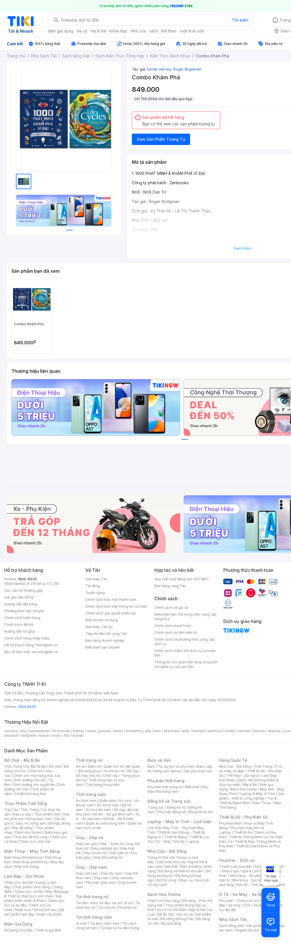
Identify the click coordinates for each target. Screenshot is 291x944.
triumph (198, 731)
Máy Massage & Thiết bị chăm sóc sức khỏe (36, 893)
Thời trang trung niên (103, 784)
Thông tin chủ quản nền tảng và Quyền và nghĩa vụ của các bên (186, 664)
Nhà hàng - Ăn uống (246, 875)
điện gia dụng (60, 30)
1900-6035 (27, 579)
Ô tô (247, 905)
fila (66, 735)
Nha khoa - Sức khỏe (249, 880)
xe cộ (82, 30)
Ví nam (81, 923)
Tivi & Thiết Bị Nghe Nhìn (248, 800)
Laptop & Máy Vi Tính (257, 794)
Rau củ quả (22, 814)
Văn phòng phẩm (260, 926)
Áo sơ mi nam (108, 805)
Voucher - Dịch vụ (236, 860)
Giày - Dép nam (91, 867)
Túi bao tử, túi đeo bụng (119, 928)
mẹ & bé (98, 30)
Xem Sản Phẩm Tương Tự (161, 139)
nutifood (215, 731)
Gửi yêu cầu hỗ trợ (19, 597)
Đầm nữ (94, 766)
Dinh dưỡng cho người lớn (34, 784)
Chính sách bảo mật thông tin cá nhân (116, 606)
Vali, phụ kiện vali (198, 771)
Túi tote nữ (106, 907)
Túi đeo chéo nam (105, 923)
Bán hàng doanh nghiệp (104, 640)
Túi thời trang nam (94, 917)
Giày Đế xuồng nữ (107, 857)
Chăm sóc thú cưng (163, 901)
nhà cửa (138, 30)
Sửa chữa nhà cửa (171, 862)
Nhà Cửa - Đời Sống (166, 851)
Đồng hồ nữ (176, 807)
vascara (10, 731)
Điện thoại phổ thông (30, 862)
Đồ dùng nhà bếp (18, 930)
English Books (247, 930)
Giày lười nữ (118, 853)
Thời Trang (263, 766)
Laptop (193, 841)
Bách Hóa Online (164, 894)
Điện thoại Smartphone (23, 857)
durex (118, 731)
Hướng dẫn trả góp (19, 631)
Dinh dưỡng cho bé (29, 780)
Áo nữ (80, 766)
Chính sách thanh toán (172, 626)
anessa (274, 731)
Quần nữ (110, 766)
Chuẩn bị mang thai (30, 794)
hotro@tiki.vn (46, 645)
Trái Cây (11, 810)
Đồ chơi (55, 766)
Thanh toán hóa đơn (235, 866)
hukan (44, 735)
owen (91, 731)
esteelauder (40, 731)
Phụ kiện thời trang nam (177, 789)
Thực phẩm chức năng (31, 887)
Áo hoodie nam (98, 810)
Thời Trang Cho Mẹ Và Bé (25, 766)
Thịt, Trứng (30, 810)
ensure (105, 731)
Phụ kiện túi (127, 907)
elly (148, 731)
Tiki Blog (92, 586)
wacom (259, 731)
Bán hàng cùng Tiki (170, 586)
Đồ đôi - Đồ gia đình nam (113, 814)
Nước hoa (23, 910)
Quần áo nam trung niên (105, 823)
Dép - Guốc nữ (112, 844)
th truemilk (61, 731)
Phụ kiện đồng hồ (171, 812)
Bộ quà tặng (171, 923)
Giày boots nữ (94, 853)
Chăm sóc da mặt (18, 882)
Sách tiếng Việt (231, 926)
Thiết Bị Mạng (175, 837)
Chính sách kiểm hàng (22, 618)
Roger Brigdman (187, 69)
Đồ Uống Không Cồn (177, 919)
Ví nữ (128, 903)
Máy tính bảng (26, 866)
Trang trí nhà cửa (161, 857)
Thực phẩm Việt (47, 814)
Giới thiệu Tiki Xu (99, 627)
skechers (171, 731)
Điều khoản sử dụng (101, 620)
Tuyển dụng (95, 593)
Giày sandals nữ (104, 848)
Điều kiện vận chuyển (102, 647)
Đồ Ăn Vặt (165, 914)
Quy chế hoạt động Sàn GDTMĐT (181, 579)
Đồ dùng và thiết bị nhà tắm (181, 871)
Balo (151, 766)
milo (157, 731)
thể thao (168, 30)
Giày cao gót (86, 844)
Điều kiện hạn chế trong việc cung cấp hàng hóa (185, 616)
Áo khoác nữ (114, 771)
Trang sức (155, 807)
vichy (56, 735)
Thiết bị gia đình (48, 930)
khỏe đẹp (118, 30)
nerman (244, 731)
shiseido (11, 735)
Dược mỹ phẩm (49, 914)
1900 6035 (27, 707)
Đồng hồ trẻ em (200, 812)
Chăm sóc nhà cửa (35, 841)
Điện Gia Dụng (18, 924)
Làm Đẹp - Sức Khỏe (24, 876)
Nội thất (171, 866)
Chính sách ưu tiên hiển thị (175, 632)
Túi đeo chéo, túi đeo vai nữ (98, 903)
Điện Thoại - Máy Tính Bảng (32, 851)
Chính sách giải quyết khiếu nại (110, 613)
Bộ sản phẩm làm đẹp (34, 912)
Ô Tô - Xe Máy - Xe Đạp (242, 894)
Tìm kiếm (240, 20)
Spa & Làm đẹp (254, 871)
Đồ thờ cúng (166, 880)
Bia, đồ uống (22, 828)
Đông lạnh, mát (38, 819)
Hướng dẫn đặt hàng (20, 604)
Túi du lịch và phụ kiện (176, 766)
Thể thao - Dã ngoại (242, 775)
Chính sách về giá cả (171, 607)
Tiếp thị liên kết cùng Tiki (106, 634)
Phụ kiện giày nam (101, 882)
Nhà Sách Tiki (233, 919)
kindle (230, 731)
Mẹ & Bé (250, 784)
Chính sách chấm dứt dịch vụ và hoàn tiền (184, 653)
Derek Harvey (160, 69)
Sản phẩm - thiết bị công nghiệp (251, 796)
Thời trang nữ (89, 760)
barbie (78, 731)
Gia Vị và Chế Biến (171, 910)
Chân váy (110, 775)
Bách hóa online (243, 789)
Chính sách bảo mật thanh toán (110, 599)
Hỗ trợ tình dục (45, 910)
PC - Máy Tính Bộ (170, 841)
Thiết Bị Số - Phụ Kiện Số (243, 817)
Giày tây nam (111, 873)
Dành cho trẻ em (28, 832)
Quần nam (107, 800)
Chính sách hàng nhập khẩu (26, 638)
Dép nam (101, 878)
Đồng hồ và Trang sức (169, 801)
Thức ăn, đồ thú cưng (30, 837)
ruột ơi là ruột (192, 30)
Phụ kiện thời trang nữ (164, 787)
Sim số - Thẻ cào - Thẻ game (260, 885)
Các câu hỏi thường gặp (23, 590)
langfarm (29, 735)
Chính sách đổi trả (18, 624)
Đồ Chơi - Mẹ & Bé (22, 760)
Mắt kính (192, 787)
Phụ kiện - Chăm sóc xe (238, 901)
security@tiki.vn (45, 652)
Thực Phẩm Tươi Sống (25, 803)
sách (153, 30)
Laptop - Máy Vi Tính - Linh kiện (179, 821)
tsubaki (78, 735)
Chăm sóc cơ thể (29, 891)
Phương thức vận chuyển (24, 611)
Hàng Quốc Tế (233, 760)
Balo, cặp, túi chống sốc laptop (180, 768)
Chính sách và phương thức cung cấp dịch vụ (184, 641)
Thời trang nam (91, 794)
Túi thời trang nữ (92, 896)
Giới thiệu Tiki (96, 579)
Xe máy (234, 905)
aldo (186, 731)
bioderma (134, 731)
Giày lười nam (87, 873)
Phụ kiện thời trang (165, 780)
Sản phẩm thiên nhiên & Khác (33, 898)
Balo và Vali (159, 760)
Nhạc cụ (185, 880)
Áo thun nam (86, 800)
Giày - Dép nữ (89, 837)
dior (23, 731)
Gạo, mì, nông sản (30, 823)
